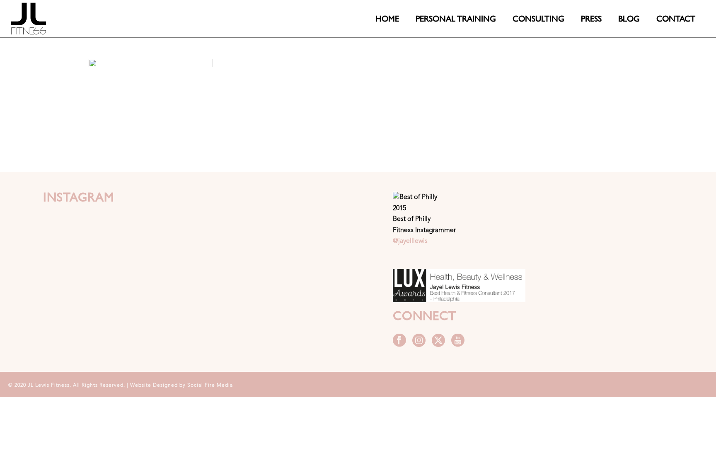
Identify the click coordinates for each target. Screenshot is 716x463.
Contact (675, 19)
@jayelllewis (410, 241)
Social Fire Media (210, 385)
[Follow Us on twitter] (438, 341)
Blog (629, 19)
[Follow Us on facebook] (399, 341)
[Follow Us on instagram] (419, 341)
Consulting (538, 19)
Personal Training (456, 19)
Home (387, 19)
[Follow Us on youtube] (457, 341)
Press (591, 19)
